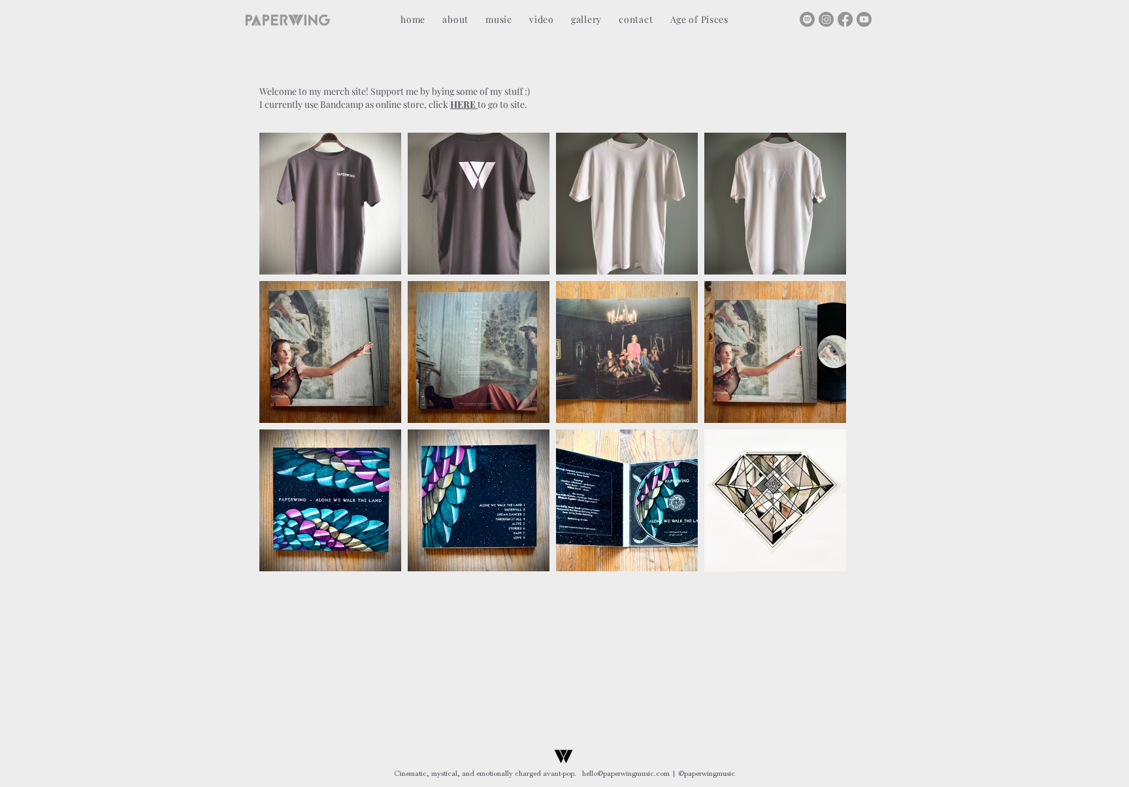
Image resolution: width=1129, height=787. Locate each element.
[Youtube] (864, 19)
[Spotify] (807, 19)
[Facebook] (845, 19)
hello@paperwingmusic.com (626, 773)
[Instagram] (826, 19)
